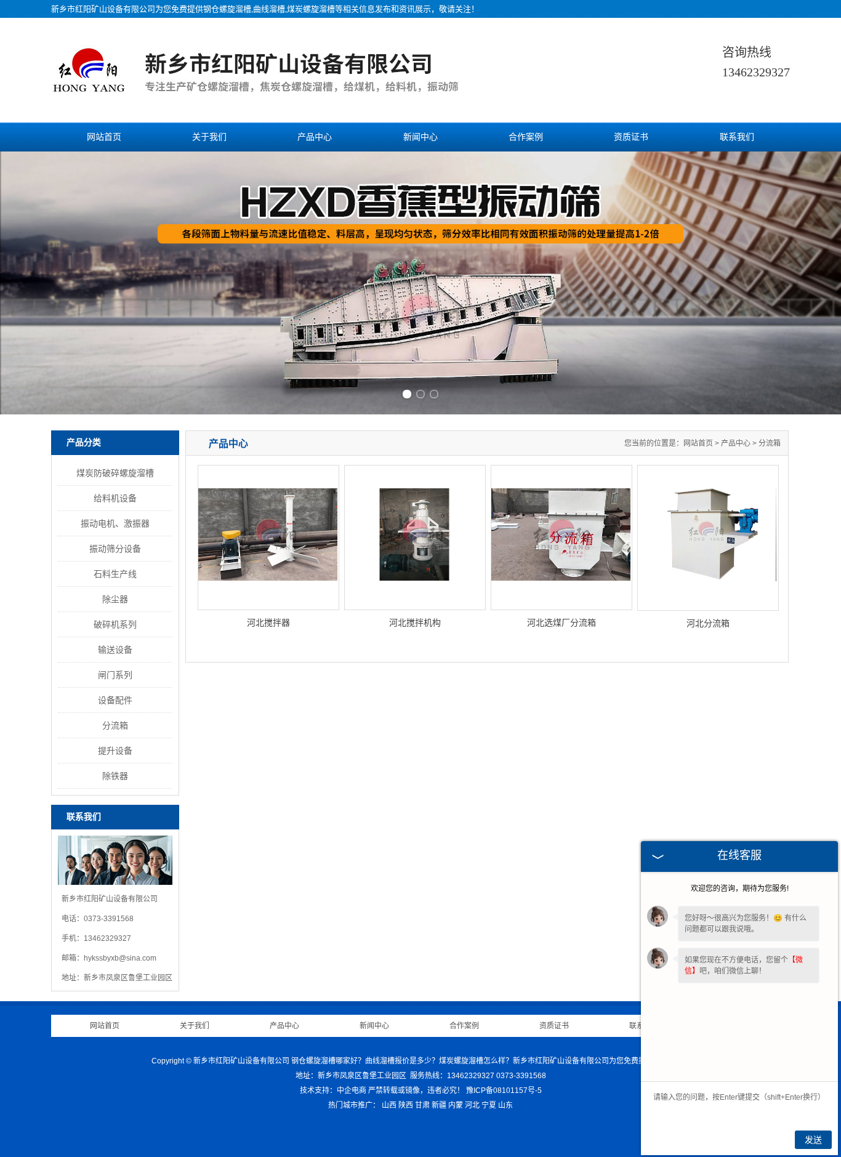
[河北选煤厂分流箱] (561, 537)
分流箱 (115, 725)
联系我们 (737, 137)
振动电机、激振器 (115, 523)
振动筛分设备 (115, 549)
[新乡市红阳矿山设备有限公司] (277, 94)
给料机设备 (115, 498)
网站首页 (104, 137)
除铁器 (115, 776)
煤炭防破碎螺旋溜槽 (115, 473)
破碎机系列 (115, 624)
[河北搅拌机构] (415, 537)
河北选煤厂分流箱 (561, 622)
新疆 (439, 1105)
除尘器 (115, 599)
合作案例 (526, 137)
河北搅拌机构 (415, 622)
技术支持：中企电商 (333, 1090)
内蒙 (455, 1105)
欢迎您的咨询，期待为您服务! (740, 888)
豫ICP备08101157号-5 (504, 1090)
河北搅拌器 (268, 622)
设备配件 (115, 700)
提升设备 (115, 751)
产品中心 (314, 137)
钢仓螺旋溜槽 (227, 9)
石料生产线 (115, 574)
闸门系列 (115, 675)
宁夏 (488, 1105)
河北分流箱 (708, 623)
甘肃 (422, 1105)
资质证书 (631, 137)
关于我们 (209, 137)
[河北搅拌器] (268, 537)
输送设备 (115, 650)
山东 (505, 1105)
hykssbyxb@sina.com (120, 958)
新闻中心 (420, 137)
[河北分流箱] (708, 538)
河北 (472, 1105)
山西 (389, 1105)
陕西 (405, 1105)
